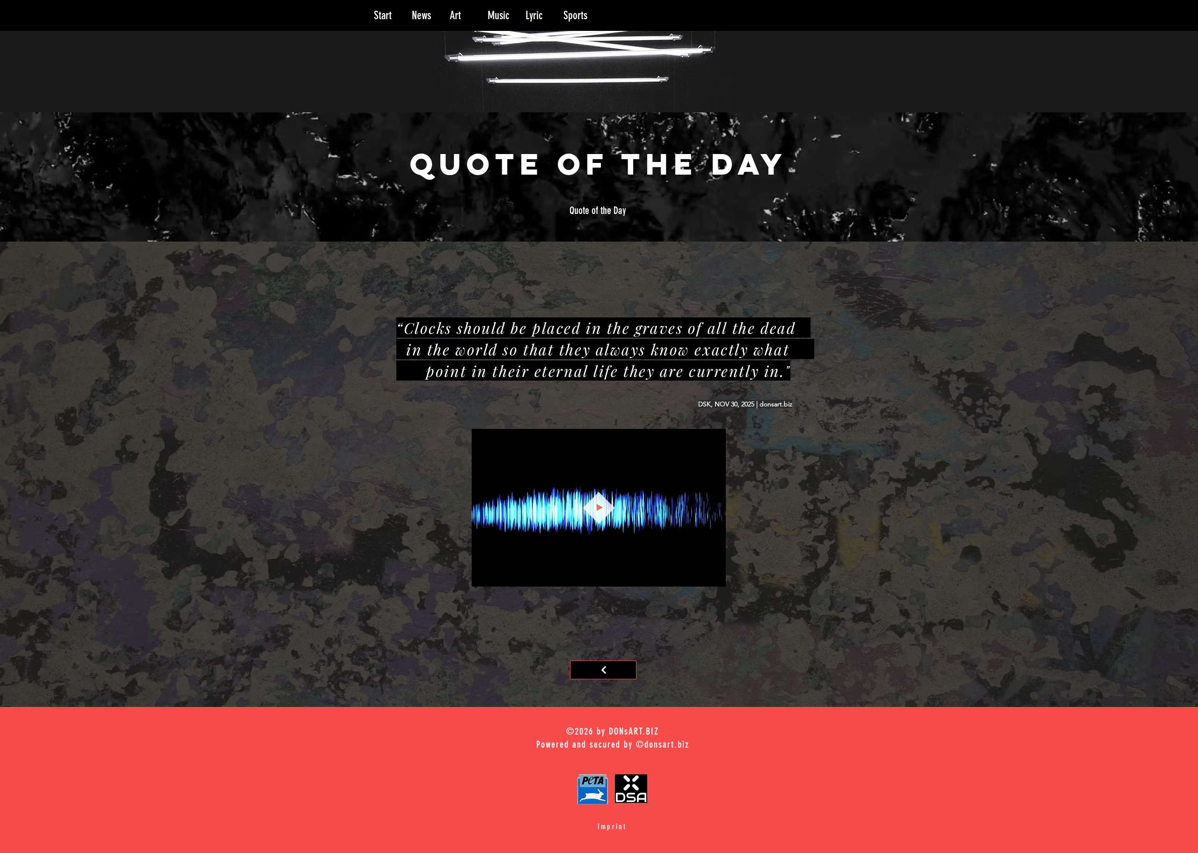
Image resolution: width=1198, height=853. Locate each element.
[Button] (603, 670)
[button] (714, 576)
